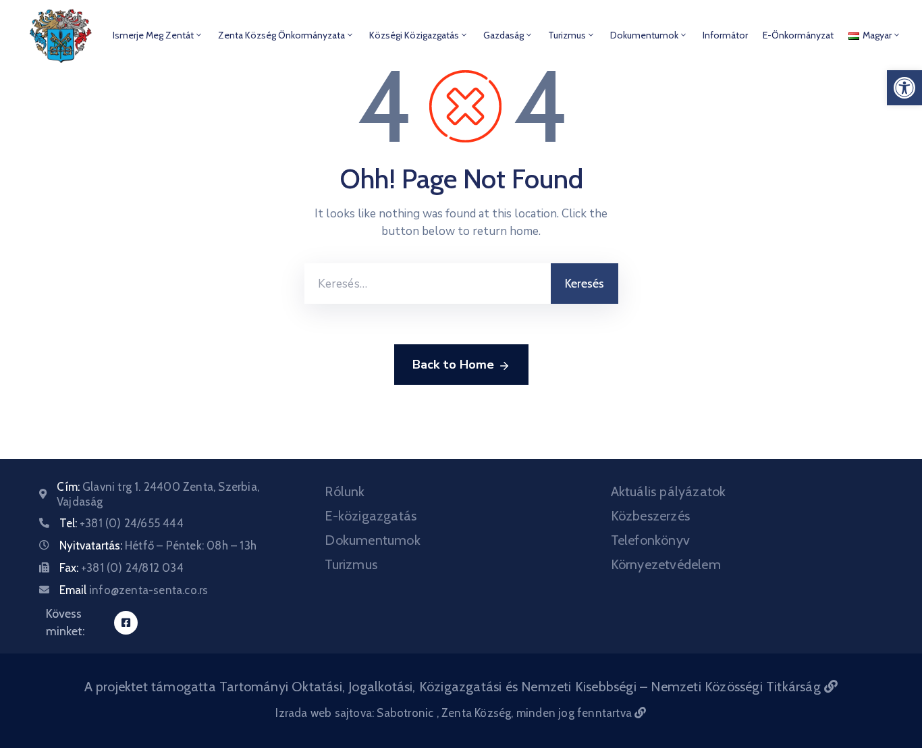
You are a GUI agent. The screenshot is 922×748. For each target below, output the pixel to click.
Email (133, 590)
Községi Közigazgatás (414, 35)
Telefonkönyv (650, 540)
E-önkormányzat (798, 35)
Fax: (121, 568)
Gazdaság (503, 35)
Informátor (725, 35)
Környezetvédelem (666, 564)
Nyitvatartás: (157, 545)
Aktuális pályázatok (668, 491)
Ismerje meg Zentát (153, 35)
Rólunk (344, 491)
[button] (904, 87)
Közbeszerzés (650, 516)
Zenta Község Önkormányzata (281, 35)
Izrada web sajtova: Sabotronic (355, 713)
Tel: (121, 523)
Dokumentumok (644, 35)
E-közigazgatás (370, 516)
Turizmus (567, 35)
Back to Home (453, 364)
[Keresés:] (427, 283)
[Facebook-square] (126, 623)
